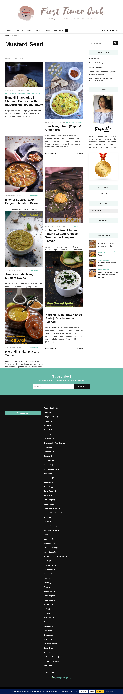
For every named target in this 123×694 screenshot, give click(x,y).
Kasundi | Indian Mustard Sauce (107, 264)
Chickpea (47, 447)
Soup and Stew (49, 644)
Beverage (47, 421)
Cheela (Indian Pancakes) (53, 443)
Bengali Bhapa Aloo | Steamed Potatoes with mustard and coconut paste (24, 101)
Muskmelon (48, 543)
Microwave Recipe (50, 530)
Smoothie (47, 635)
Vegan (29, 30)
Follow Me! (24, 413)
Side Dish (30, 93)
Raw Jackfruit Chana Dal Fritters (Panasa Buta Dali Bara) (100, 80)
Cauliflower (48, 438)
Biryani (46, 425)
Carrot (46, 434)
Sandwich (101, 252)
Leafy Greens (49, 504)
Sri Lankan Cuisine (51, 657)
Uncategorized (32, 196)
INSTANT (47, 487)
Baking (38, 30)
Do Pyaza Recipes (50, 469)
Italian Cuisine (49, 491)
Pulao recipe (48, 600)
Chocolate (47, 452)
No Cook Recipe (50, 548)
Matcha (46, 521)
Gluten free (19, 30)
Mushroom (48, 539)
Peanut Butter (49, 591)
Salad (46, 622)
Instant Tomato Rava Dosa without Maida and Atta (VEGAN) (108, 274)
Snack (46, 639)
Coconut (47, 456)
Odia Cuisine (58, 30)
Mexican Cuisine (50, 526)
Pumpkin (47, 604)
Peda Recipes (49, 596)
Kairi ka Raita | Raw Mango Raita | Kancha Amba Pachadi (63, 318)
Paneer (46, 578)
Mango (46, 517)
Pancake (47, 574)
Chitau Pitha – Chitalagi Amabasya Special (106, 245)
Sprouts (47, 652)
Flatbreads (48, 473)
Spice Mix (47, 648)
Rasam (46, 613)
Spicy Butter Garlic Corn (97, 67)
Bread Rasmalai (94, 58)
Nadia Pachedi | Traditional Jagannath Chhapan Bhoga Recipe (102, 73)
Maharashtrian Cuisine (106, 250)
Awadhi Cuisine (49, 408)
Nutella (46, 561)
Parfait (46, 583)
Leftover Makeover (50, 508)
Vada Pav (101, 255)
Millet (46, 534)
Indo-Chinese (49, 482)
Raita (46, 609)
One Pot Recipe (49, 569)
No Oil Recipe (49, 552)
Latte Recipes (49, 500)
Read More (9, 123)
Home (9, 30)
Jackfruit (47, 495)
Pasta (46, 587)
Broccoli (47, 430)
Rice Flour (47, 617)
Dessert (47, 30)
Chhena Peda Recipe (96, 63)
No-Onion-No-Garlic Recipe (15, 93)
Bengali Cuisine (11, 92)
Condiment (48, 460)
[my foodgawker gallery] (61, 678)
